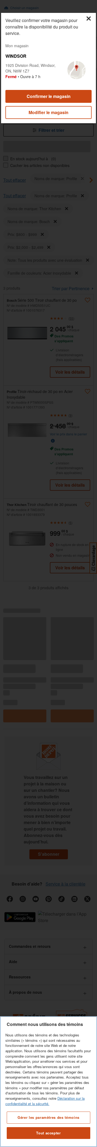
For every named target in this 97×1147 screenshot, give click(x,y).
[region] (48, 1081)
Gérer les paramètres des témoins (48, 1117)
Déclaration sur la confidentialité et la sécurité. (45, 1101)
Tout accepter (48, 1132)
